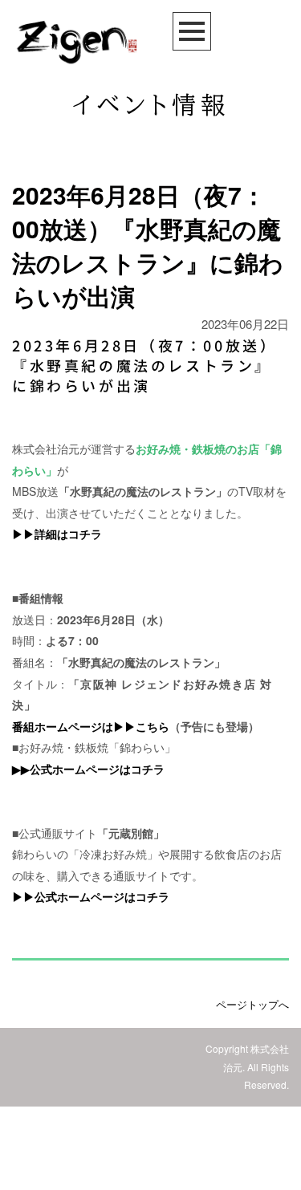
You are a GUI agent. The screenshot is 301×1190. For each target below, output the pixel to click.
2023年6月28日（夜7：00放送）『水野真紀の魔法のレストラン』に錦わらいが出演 (144, 366)
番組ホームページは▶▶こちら (90, 726)
